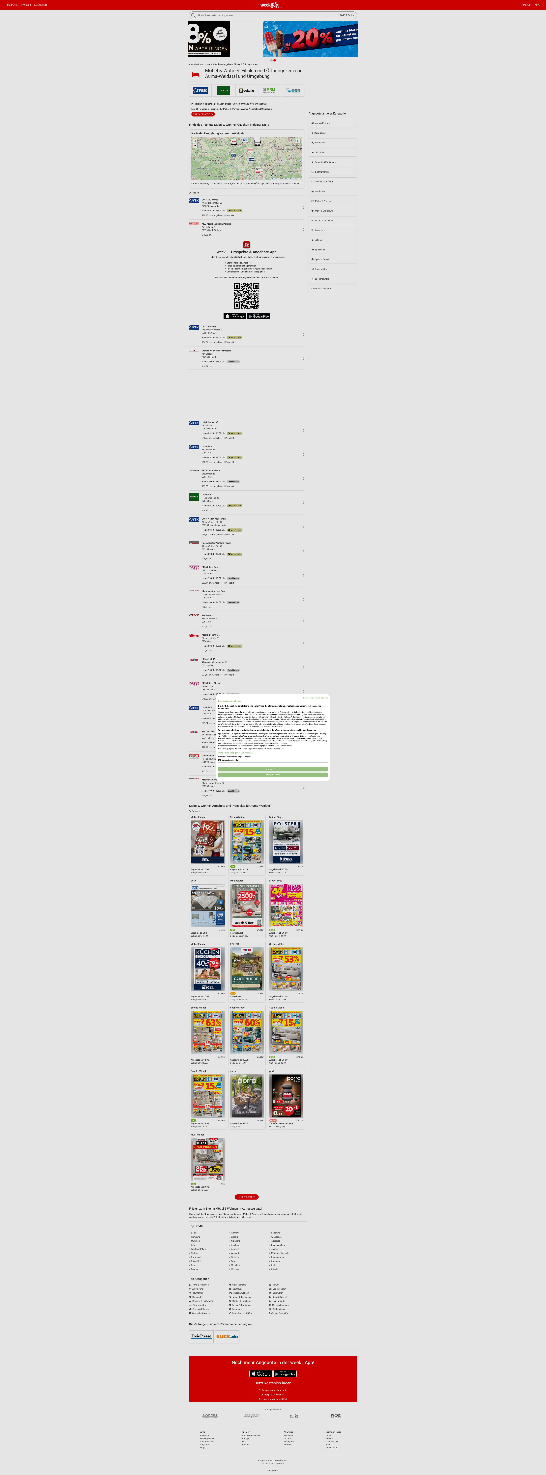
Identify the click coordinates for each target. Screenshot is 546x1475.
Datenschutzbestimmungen (315, 698)
